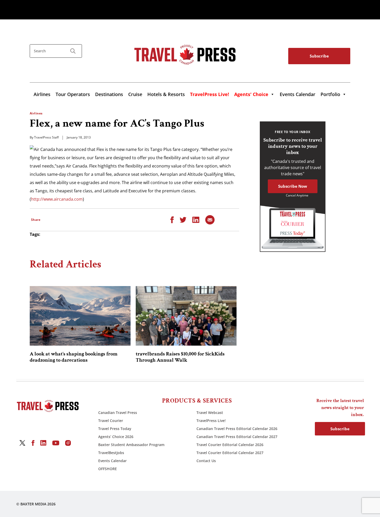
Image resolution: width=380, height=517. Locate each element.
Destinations (109, 94)
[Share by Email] (210, 219)
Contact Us (206, 460)
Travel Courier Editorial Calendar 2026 (229, 444)
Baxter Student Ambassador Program (131, 444)
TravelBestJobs (111, 452)
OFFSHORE (107, 468)
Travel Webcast (209, 412)
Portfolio (330, 94)
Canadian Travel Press (117, 412)
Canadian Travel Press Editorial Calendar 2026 (236, 428)
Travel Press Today (114, 428)
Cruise (135, 94)
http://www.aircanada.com (57, 199)
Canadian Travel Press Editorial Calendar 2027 (236, 436)
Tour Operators (73, 94)
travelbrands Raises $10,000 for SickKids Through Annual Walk (180, 357)
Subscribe (319, 56)
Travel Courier (110, 420)
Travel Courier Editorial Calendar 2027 (229, 452)
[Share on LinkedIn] (195, 219)
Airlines (42, 94)
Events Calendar (297, 94)
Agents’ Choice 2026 (115, 436)
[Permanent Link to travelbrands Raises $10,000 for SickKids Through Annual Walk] (186, 316)
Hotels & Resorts (166, 94)
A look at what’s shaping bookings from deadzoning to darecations (73, 357)
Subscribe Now (292, 186)
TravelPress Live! (211, 420)
